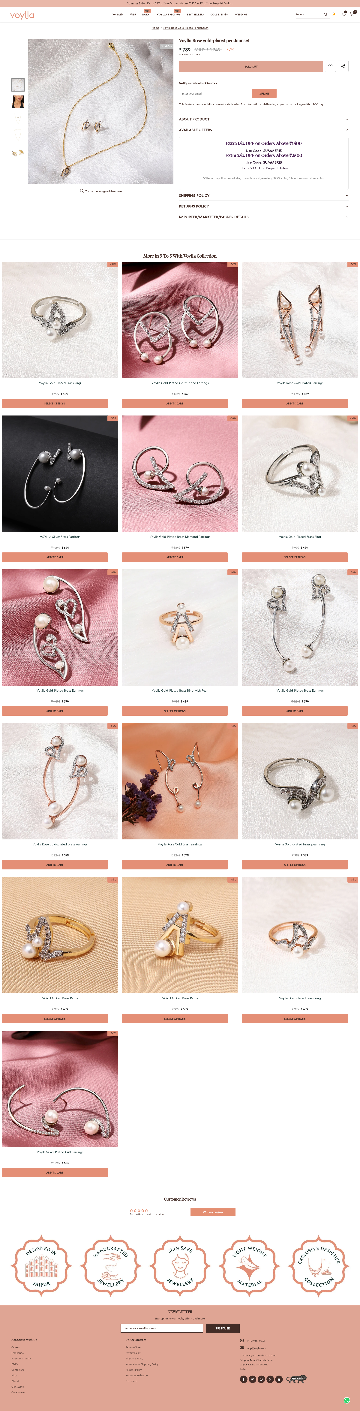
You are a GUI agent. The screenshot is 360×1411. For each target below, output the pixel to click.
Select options (55, 403)
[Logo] (22, 15)
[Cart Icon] (352, 14)
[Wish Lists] (330, 66)
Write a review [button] (213, 1212)
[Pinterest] (270, 1379)
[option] (180, 3)
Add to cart (174, 403)
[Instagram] (261, 1379)
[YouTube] (279, 1379)
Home (155, 27)
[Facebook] (244, 1379)
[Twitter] (252, 1379)
